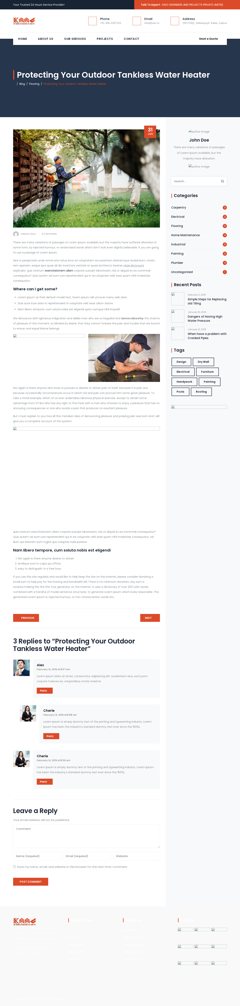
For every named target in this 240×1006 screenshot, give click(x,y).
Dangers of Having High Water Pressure (205, 319)
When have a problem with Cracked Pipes (207, 336)
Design (181, 362)
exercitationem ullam (59, 270)
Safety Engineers (134, 937)
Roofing (201, 392)
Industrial (178, 244)
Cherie (49, 710)
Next (148, 618)
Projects (105, 39)
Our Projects (76, 952)
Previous (27, 618)
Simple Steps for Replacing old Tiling (207, 301)
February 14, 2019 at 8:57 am (53, 669)
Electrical (177, 217)
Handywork (184, 382)
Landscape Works (134, 952)
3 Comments (49, 233)
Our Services (75, 39)
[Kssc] (32, 21)
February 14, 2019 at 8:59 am (53, 760)
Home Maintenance (185, 235)
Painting (177, 254)
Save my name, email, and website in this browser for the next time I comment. (72, 867)
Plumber (177, 263)
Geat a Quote (208, 39)
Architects (129, 930)
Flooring (177, 226)
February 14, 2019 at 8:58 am (60, 715)
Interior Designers (134, 945)
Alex (40, 665)
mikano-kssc (28, 233)
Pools (180, 392)
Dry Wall (203, 362)
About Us (45, 39)
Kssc (40, 999)
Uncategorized (182, 272)
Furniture (207, 372)
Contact (131, 39)
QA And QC (130, 959)
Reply (43, 690)
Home (22, 39)
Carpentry (178, 207)
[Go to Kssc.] (14, 84)
